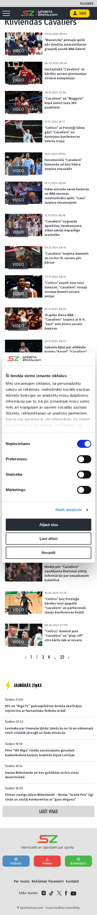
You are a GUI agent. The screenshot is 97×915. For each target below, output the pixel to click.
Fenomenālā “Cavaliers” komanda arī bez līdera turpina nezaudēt (63, 164)
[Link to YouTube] (73, 893)
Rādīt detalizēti (68, 510)
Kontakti (86, 3)
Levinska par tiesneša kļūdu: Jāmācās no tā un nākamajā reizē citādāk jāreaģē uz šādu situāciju (49, 730)
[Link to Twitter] (59, 893)
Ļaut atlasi (48, 539)
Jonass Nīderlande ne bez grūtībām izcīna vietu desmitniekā (42, 775)
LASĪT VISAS (48, 811)
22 (62, 657)
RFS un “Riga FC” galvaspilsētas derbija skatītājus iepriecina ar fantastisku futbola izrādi (43, 708)
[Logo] (39, 13)
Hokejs (47, 863)
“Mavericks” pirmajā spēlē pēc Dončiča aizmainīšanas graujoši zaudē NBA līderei (65, 44)
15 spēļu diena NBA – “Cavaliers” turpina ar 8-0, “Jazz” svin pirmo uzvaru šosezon (65, 321)
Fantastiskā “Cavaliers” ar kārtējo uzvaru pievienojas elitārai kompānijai (65, 73)
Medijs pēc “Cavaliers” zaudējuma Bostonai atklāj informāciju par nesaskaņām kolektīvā (67, 573)
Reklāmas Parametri (48, 881)
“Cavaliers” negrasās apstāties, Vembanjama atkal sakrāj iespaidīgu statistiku (63, 228)
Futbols (16, 863)
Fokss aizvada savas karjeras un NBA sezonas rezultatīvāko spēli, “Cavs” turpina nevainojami (67, 195)
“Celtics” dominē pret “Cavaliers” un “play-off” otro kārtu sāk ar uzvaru (64, 635)
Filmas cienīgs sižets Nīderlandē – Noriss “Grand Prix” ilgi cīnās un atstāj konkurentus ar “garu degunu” (49, 797)
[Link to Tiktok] (51, 893)
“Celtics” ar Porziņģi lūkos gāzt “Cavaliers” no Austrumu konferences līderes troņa (65, 134)
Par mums (22, 881)
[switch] (84, 459)
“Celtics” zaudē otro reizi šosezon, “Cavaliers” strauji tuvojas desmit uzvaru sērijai (66, 289)
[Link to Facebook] (66, 893)
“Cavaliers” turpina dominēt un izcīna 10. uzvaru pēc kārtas (67, 258)
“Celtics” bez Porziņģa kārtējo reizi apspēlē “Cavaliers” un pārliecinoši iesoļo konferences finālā (65, 605)
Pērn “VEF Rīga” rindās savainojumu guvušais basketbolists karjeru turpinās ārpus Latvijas (40, 753)
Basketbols (78, 863)
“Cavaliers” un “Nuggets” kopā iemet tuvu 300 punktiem (64, 103)
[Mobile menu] (7, 13)
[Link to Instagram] (44, 893)
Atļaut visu (48, 525)
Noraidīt (48, 553)
